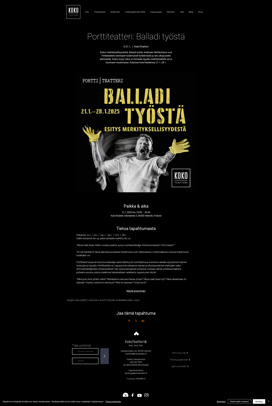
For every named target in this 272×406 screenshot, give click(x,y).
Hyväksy (259, 401)
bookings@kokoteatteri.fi (136, 373)
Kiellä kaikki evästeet (239, 401)
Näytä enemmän (136, 290)
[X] (125, 395)
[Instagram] (146, 395)
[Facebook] (132, 395)
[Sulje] (268, 401)
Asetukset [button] (221, 401)
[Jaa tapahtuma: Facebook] (129, 321)
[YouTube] (139, 395)
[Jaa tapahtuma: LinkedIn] (143, 321)
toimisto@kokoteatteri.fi (136, 354)
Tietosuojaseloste (113, 401)
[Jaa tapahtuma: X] (136, 321)
